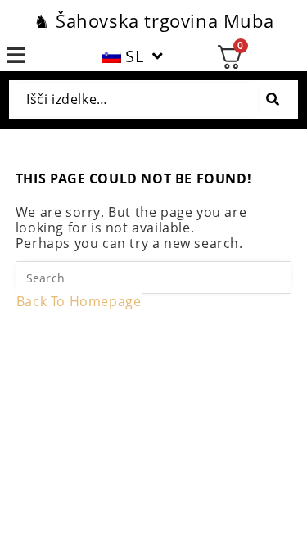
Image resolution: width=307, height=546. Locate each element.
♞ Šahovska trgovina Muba (153, 20)
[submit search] (272, 99)
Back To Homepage (79, 301)
